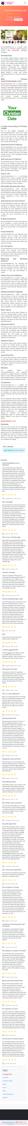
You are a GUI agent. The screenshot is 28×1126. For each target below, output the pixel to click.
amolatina (5, 1077)
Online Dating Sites (8, 1094)
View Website (9, 19)
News (4, 1091)
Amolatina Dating (8, 1081)
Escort (4, 1087)
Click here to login (18, 450)
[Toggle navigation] (25, 2)
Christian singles (15, 49)
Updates (5, 1097)
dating (4, 1084)
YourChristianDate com (8, 84)
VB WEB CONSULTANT (21, 1124)
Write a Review (18, 19)
